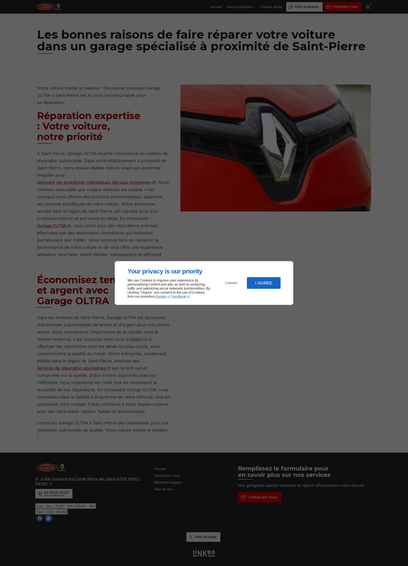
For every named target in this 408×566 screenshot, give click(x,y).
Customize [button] (231, 283)
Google (161, 296)
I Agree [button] (263, 283)
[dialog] (204, 283)
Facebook (178, 296)
